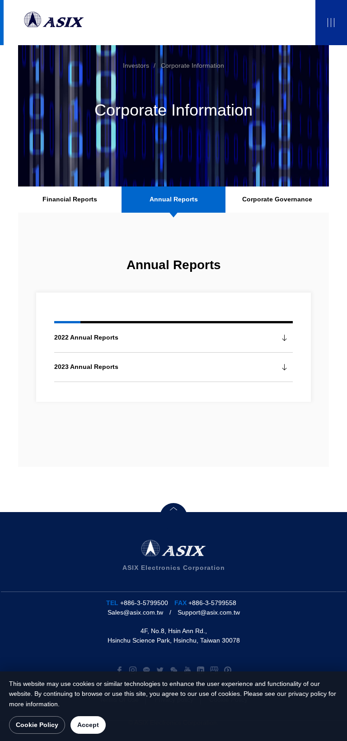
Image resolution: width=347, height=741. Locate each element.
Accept (88, 724)
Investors (136, 65)
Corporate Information (192, 65)
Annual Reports (174, 199)
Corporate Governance (277, 199)
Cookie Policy (37, 724)
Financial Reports (69, 199)
